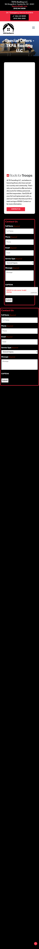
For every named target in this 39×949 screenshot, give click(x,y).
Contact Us (15, 209)
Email (10, 248)
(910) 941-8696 (19, 8)
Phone (11, 237)
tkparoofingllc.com (19, 6)
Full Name (12, 226)
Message (12, 268)
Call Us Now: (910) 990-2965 (19, 17)
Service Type (13, 259)
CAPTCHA (9, 285)
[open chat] (34, 944)
